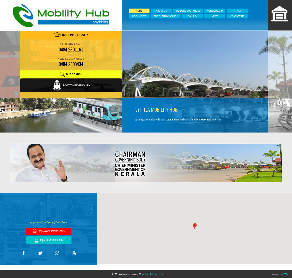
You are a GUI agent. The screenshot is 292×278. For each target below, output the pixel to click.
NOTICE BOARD (215, 10)
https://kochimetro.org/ (51, 240)
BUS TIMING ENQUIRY (74, 35)
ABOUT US (161, 10)
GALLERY (192, 16)
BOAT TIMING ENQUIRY (76, 85)
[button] (195, 226)
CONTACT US (237, 16)
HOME (139, 10)
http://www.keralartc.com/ (51, 231)
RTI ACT (237, 10)
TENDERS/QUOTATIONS (188, 10)
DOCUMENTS (139, 16)
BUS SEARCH (74, 74)
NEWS (215, 16)
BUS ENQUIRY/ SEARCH (166, 16)
